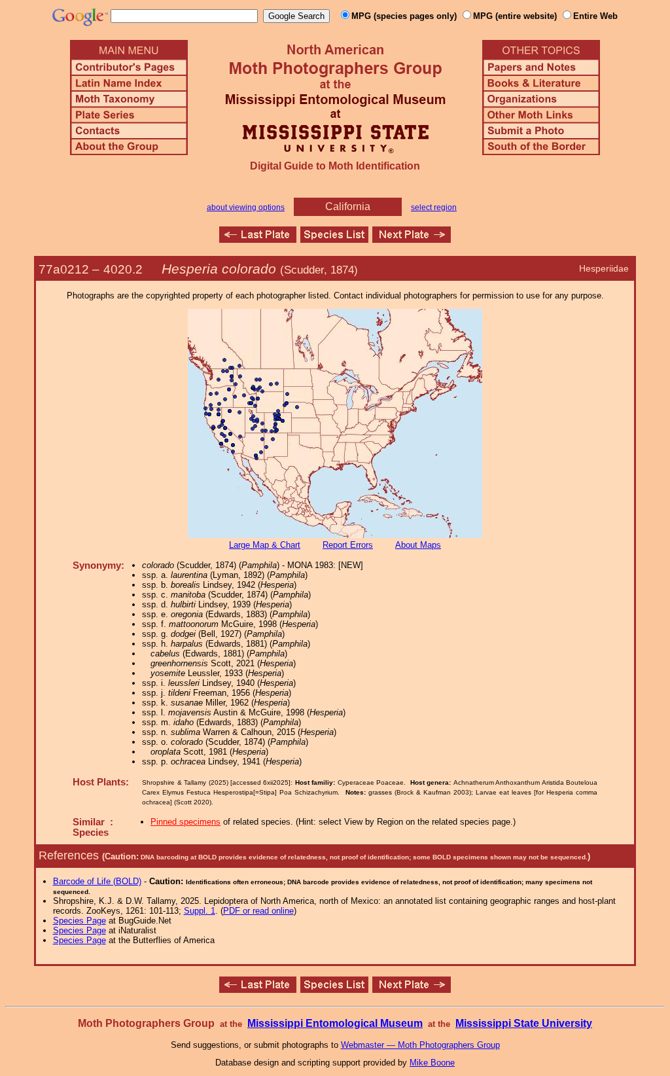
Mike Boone (432, 1062)
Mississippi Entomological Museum (335, 1023)
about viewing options (246, 207)
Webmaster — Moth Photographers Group (420, 1045)
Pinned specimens (185, 822)
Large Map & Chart (264, 545)
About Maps (418, 545)
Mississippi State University (523, 1023)
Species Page (79, 920)
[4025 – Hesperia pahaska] (411, 239)
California (347, 206)
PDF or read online (258, 911)
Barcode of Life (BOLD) (97, 881)
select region (434, 207)
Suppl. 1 (199, 911)
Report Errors (348, 545)
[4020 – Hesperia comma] (257, 239)
